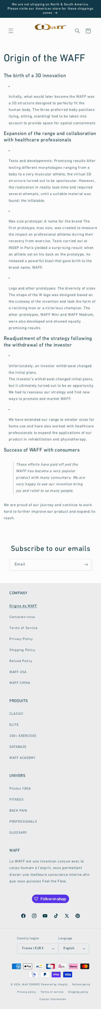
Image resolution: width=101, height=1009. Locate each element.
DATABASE (18, 747)
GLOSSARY (18, 833)
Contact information (52, 999)
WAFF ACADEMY (22, 758)
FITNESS (16, 800)
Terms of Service (23, 628)
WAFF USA (18, 672)
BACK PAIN (18, 811)
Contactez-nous (22, 617)
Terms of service (52, 992)
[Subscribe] (86, 564)
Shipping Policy (22, 650)
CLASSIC (16, 714)
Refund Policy (20, 661)
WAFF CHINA (19, 683)
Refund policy (81, 984)
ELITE (14, 725)
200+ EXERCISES (23, 736)
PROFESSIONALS (23, 822)
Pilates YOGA (20, 789)
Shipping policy (78, 992)
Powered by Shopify (54, 984)
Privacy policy (26, 992)
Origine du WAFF (23, 606)
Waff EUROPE (31, 984)
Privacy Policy (21, 639)
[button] (10, 31)
